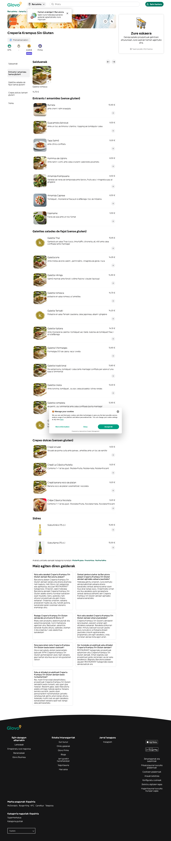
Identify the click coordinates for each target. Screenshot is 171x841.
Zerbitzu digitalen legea (152, 784)
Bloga (63, 754)
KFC (32, 805)
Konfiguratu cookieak (151, 780)
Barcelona (12, 11)
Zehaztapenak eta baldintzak (152, 760)
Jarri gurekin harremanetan (63, 759)
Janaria (22, 11)
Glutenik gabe (78, 560)
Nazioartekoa (100, 560)
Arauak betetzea (151, 776)
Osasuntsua (89, 560)
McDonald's (12, 805)
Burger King (24, 805)
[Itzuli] (112, 21)
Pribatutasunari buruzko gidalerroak (152, 766)
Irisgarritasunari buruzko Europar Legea (152, 789)
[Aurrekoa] (108, 61)
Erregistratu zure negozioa (19, 749)
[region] (74, 79)
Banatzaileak (19, 753)
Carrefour (40, 805)
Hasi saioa (63, 769)
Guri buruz (63, 742)
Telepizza (49, 805)
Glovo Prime (63, 750)
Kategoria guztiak (15, 821)
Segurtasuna (63, 765)
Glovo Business (19, 757)
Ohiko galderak (63, 746)
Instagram (107, 742)
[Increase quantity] (48, 82)
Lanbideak (19, 744)
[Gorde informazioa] (105, 21)
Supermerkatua (14, 817)
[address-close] (67, 13)
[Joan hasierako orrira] (14, 4)
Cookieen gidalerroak (151, 772)
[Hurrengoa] (113, 61)
